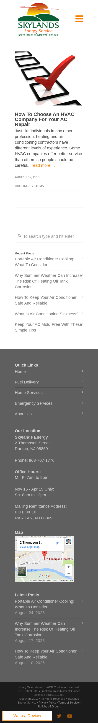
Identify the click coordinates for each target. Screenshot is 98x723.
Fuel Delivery (27, 382)
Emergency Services (33, 403)
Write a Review (27, 715)
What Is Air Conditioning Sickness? (46, 314)
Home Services (29, 392)
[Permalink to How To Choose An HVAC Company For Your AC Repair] (49, 78)
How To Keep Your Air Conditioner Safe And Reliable (46, 300)
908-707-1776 (41, 460)
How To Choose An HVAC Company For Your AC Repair (45, 119)
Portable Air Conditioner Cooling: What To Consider (44, 262)
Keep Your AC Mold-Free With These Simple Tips (48, 327)
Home (20, 371)
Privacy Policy (47, 702)
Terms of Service (68, 702)
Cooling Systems (29, 186)
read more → (44, 165)
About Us (23, 414)
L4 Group (53, 706)
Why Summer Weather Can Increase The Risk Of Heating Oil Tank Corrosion (48, 281)
